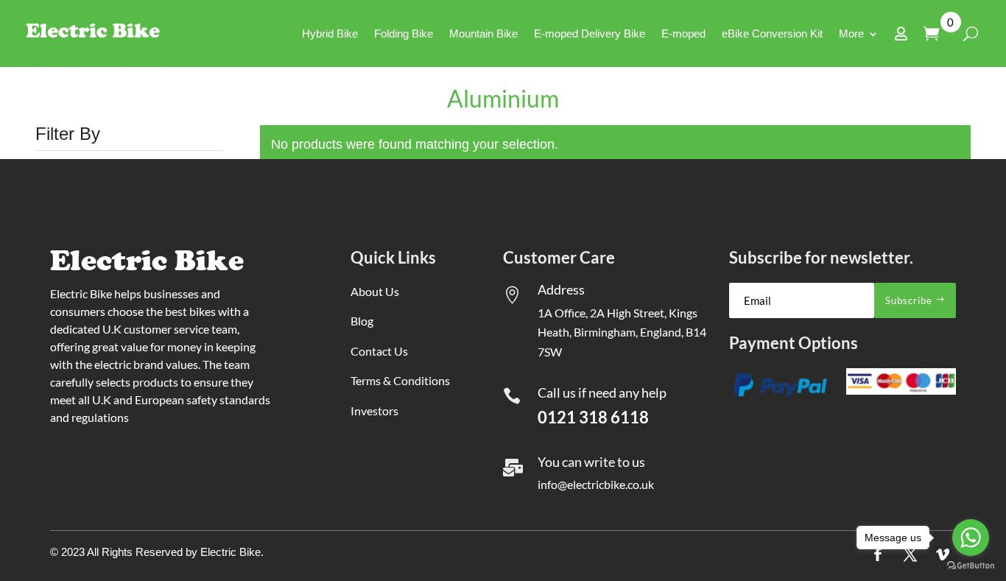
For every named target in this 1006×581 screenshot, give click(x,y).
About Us (375, 291)
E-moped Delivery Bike (589, 33)
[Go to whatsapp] (970, 537)
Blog (362, 321)
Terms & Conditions (400, 380)
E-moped (683, 33)
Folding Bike (403, 33)
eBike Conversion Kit (772, 33)
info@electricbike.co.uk (596, 484)
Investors (374, 411)
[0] (935, 33)
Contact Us (379, 351)
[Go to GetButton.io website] (970, 566)
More (851, 33)
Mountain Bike (483, 33)
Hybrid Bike (330, 33)
